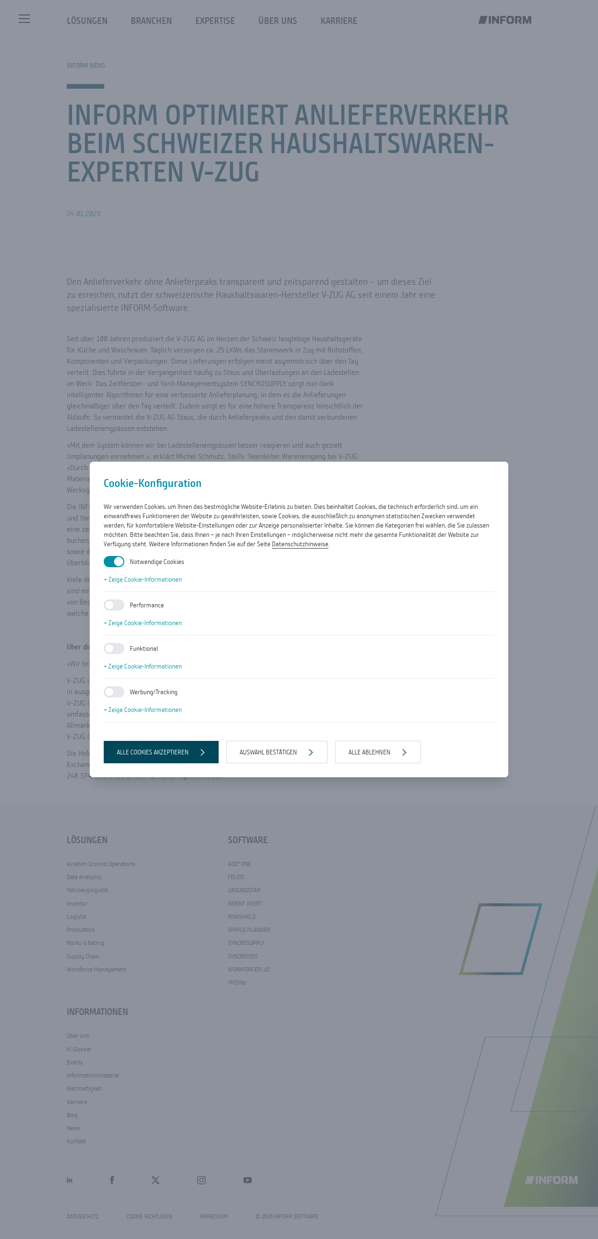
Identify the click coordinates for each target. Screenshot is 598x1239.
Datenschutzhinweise (300, 544)
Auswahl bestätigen (268, 752)
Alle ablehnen (370, 752)
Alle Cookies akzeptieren (153, 752)
